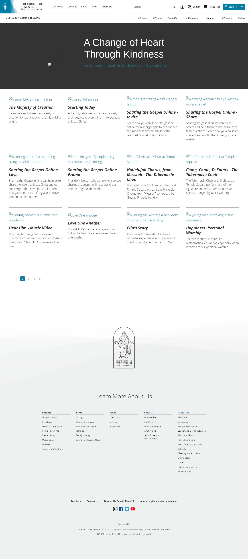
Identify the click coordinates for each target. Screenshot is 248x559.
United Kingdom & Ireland (23, 18)
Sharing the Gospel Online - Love (34, 172)
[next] (46, 278)
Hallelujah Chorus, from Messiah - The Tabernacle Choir (150, 174)
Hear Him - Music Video (30, 227)
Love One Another (84, 223)
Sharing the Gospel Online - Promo (93, 172)
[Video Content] (124, 65)
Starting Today (81, 107)
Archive (241, 17)
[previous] (11, 278)
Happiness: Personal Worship (205, 230)
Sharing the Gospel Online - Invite (152, 114)
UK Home (143, 17)
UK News (157, 17)
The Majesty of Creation (31, 107)
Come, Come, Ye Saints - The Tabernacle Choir (212, 172)
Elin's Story (137, 227)
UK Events (227, 17)
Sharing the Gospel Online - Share (211, 114)
